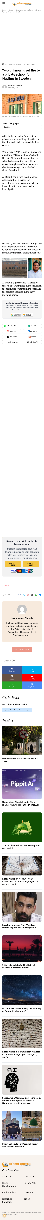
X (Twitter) (13, 337)
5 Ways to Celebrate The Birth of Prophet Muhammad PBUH (18, 966)
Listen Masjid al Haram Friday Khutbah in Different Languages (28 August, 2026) (21, 1054)
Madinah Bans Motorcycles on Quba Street (20, 759)
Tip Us (27, 1199)
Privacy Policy (31, 1183)
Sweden (6, 585)
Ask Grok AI (34, 342)
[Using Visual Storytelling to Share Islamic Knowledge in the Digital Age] (22, 784)
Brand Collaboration (9, 1184)
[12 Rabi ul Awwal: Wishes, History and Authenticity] (22, 827)
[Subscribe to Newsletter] (28, 315)
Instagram (13, 331)
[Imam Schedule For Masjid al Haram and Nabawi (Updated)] (22, 1125)
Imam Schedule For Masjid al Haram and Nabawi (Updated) (20, 1145)
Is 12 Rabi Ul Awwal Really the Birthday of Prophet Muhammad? (21, 1009)
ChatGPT (33, 326)
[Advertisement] (22, 41)
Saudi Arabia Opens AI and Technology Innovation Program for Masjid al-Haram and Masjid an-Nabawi (21, 1100)
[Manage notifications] (4, 1215)
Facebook (33, 331)
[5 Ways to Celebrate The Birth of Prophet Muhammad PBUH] (22, 948)
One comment (31, 64)
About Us (6, 1176)
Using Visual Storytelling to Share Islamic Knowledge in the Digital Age (20, 803)
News (11, 10)
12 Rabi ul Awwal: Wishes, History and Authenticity (21, 846)
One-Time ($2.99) (13, 564)
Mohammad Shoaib (15, 86)
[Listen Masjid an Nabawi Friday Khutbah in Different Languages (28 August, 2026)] (22, 865)
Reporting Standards (7, 1200)
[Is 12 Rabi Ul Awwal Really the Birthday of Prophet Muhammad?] (22, 990)
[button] (3, 3)
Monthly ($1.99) (31, 564)
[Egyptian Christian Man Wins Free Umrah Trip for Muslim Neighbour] (22, 906)
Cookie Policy (9, 1192)
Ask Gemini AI (13, 342)
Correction (29, 1192)
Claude (33, 337)
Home (4, 10)
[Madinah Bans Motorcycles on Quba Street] (22, 740)
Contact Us (29, 1176)
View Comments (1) (22, 649)
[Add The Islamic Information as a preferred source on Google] (16, 315)
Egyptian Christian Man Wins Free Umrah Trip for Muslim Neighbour (19, 926)
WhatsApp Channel (13, 326)
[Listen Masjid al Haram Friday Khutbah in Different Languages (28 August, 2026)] (22, 1033)
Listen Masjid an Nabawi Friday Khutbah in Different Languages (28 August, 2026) (20, 881)
